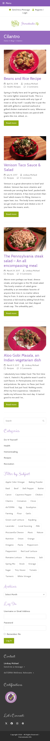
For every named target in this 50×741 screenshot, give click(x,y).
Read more (11, 123)
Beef (16, 488)
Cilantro (9, 501)
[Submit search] (43, 421)
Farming (9, 513)
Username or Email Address (17, 611)
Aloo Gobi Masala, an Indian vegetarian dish (22, 357)
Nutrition (10, 538)
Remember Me (14, 634)
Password (8, 622)
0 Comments (26, 178)
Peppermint (11, 551)
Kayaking (32, 520)
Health (10, 87)
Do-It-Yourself (11, 440)
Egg (20, 507)
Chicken (39, 494)
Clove (33, 501)
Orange (31, 538)
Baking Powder (36, 482)
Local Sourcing (25, 526)
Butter (41, 488)
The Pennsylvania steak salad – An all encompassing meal (23, 261)
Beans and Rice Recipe (22, 78)
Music (30, 532)
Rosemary (30, 557)
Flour (19, 513)
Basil (8, 488)
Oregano (10, 545)
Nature (40, 532)
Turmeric (10, 576)
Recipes (17, 87)
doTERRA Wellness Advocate (18, 672)
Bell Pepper (28, 488)
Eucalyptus (31, 507)
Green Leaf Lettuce (15, 520)
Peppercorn (32, 545)
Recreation (9, 464)
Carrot (8, 494)
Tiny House (20, 570)
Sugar (8, 570)
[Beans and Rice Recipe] (25, 61)
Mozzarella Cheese (15, 532)
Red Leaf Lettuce (29, 551)
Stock (22, 564)
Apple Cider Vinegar (15, 482)
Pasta (20, 545)
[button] (7, 3)
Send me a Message (21, 10)
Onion (21, 538)
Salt (41, 557)
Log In (9, 640)
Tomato (33, 570)
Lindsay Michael (31, 84)
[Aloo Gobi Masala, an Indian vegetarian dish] (25, 338)
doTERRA (10, 507)
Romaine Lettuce (14, 557)
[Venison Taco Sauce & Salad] (25, 148)
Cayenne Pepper (23, 494)
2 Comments (32, 87)
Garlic (28, 513)
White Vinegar (24, 576)
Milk (38, 526)
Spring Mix (10, 564)
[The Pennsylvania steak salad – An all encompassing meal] (25, 239)
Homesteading (11, 452)
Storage (32, 564)
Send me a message (13, 667)
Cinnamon (21, 501)
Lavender (10, 526)
